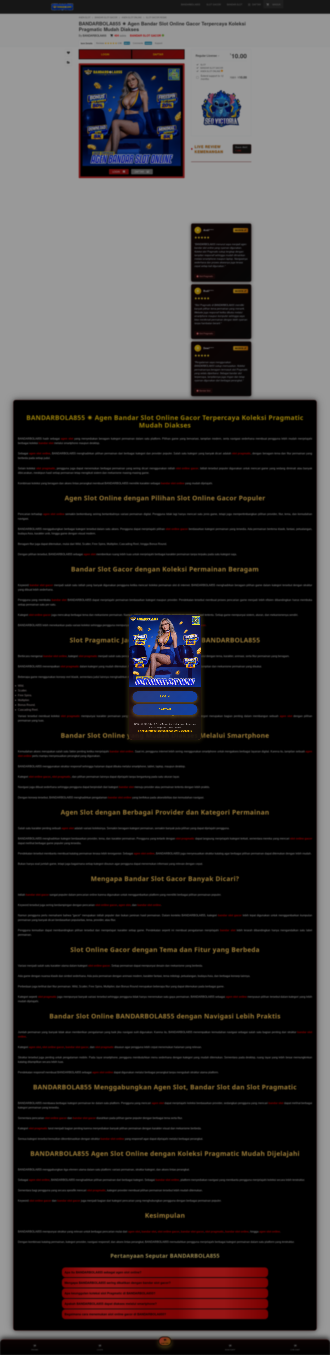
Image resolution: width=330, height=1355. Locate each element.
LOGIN (165, 696)
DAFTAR (165, 709)
